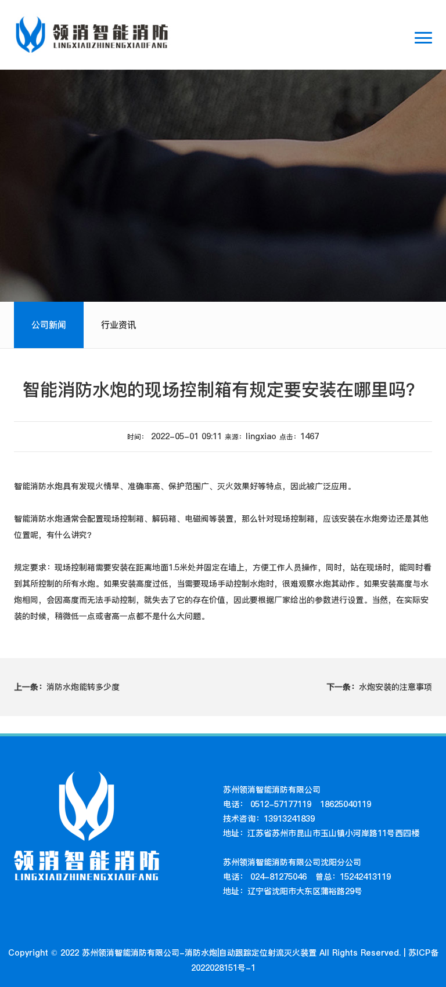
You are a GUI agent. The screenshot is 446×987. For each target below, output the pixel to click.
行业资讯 (118, 325)
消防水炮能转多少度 (67, 687)
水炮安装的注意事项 (379, 687)
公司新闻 (48, 325)
